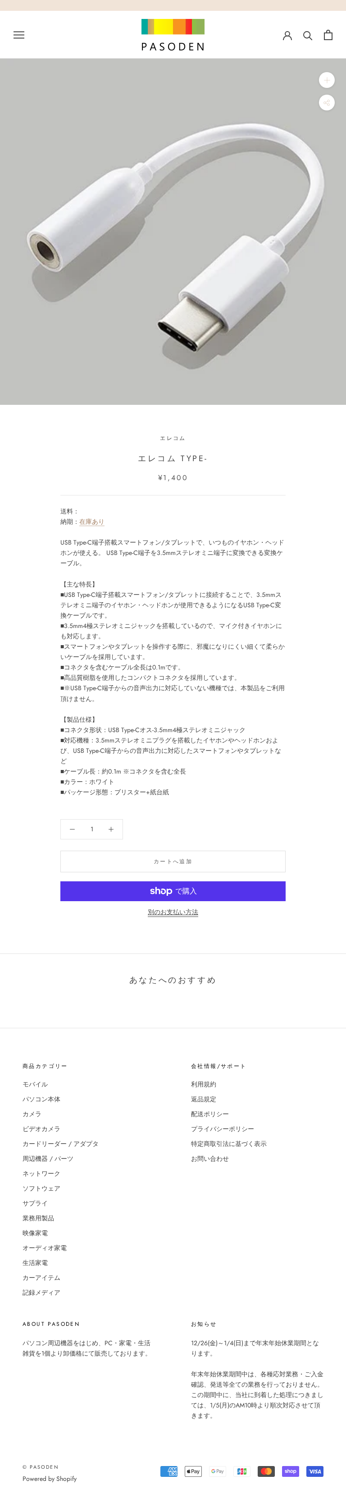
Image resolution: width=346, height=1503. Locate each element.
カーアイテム (41, 1277)
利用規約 (203, 1084)
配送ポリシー (210, 1113)
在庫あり (92, 521)
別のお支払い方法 (173, 911)
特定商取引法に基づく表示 (229, 1143)
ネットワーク (41, 1173)
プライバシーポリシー (222, 1128)
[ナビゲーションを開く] (19, 34)
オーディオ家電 (45, 1247)
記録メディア (41, 1292)
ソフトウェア (41, 1188)
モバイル (35, 1084)
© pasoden (41, 1467)
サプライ (35, 1203)
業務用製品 (38, 1218)
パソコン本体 (41, 1099)
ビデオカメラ (41, 1128)
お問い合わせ (210, 1158)
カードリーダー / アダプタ (61, 1143)
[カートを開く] (328, 35)
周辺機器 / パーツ (48, 1158)
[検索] (308, 35)
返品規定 (203, 1099)
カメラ (32, 1113)
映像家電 (35, 1232)
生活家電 (35, 1262)
